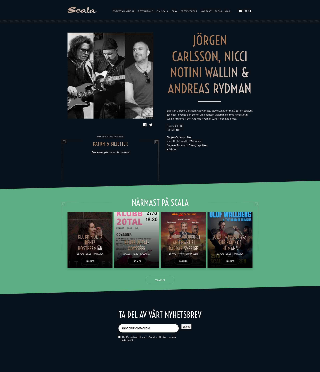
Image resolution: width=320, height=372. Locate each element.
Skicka (186, 326)
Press (218, 11)
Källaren (98, 253)
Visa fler (160, 280)
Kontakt (206, 11)
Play (174, 11)
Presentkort (189, 11)
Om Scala (162, 11)
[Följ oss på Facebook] (240, 11)
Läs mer (90, 261)
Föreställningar (123, 11)
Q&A (227, 11)
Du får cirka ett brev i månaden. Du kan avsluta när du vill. (149, 338)
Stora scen (192, 253)
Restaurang (145, 11)
